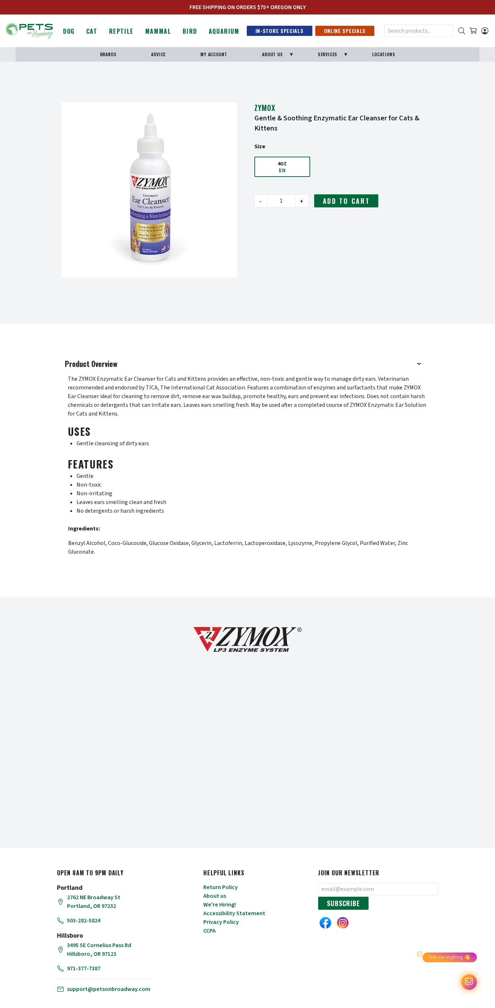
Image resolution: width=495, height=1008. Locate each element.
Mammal (158, 31)
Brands (108, 54)
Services (327, 54)
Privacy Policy (221, 922)
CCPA (209, 931)
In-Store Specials (279, 30)
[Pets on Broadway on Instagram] (343, 923)
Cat (91, 31)
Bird (190, 31)
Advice (158, 54)
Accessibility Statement (234, 913)
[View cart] (473, 30)
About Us (272, 54)
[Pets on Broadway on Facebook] (325, 923)
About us (214, 896)
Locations (383, 54)
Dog (69, 31)
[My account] (485, 30)
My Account (213, 54)
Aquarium (224, 31)
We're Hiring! (219, 905)
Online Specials (345, 30)
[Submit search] (461, 30)
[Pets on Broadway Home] (29, 30)
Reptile (121, 31)
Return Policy (220, 887)
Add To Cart (346, 201)
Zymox (264, 107)
